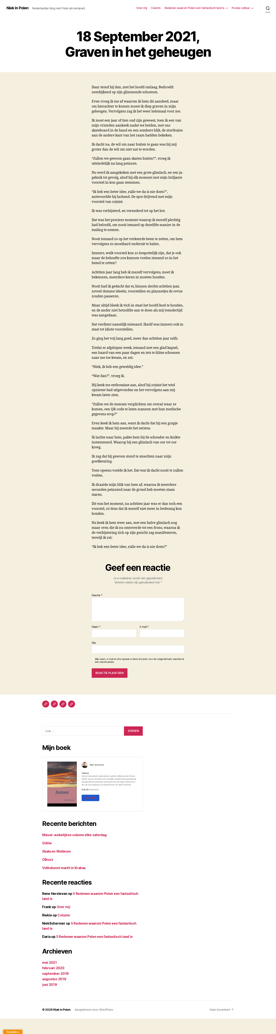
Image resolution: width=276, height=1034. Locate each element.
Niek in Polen (17, 8)
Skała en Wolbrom (56, 851)
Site (94, 642)
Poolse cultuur (241, 8)
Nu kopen (90, 798)
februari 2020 (53, 968)
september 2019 (55, 974)
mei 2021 (49, 963)
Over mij (141, 8)
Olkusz (47, 860)
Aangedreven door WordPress (93, 1009)
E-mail (144, 626)
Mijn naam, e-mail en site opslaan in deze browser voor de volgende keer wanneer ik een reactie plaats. (139, 661)
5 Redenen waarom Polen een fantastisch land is (94, 937)
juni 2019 (49, 985)
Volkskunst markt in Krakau (64, 868)
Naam (96, 626)
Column (156, 8)
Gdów (47, 843)
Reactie (97, 595)
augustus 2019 (54, 979)
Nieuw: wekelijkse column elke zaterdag (74, 835)
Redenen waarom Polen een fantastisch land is (195, 8)
